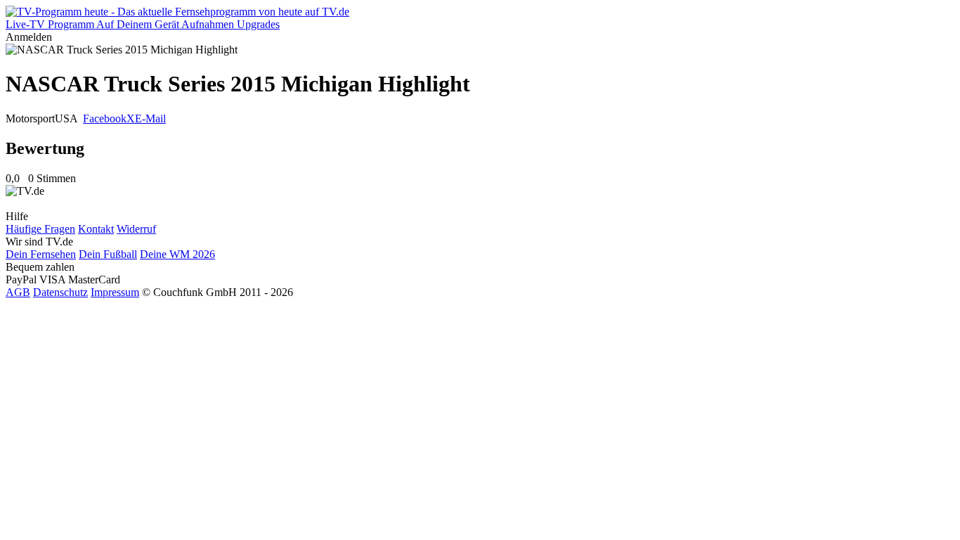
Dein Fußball (108, 254)
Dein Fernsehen (41, 254)
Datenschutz (60, 292)
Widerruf (136, 229)
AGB (18, 292)
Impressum (115, 292)
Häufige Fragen (40, 229)
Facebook (105, 118)
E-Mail (150, 118)
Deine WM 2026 (177, 254)
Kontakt (96, 229)
